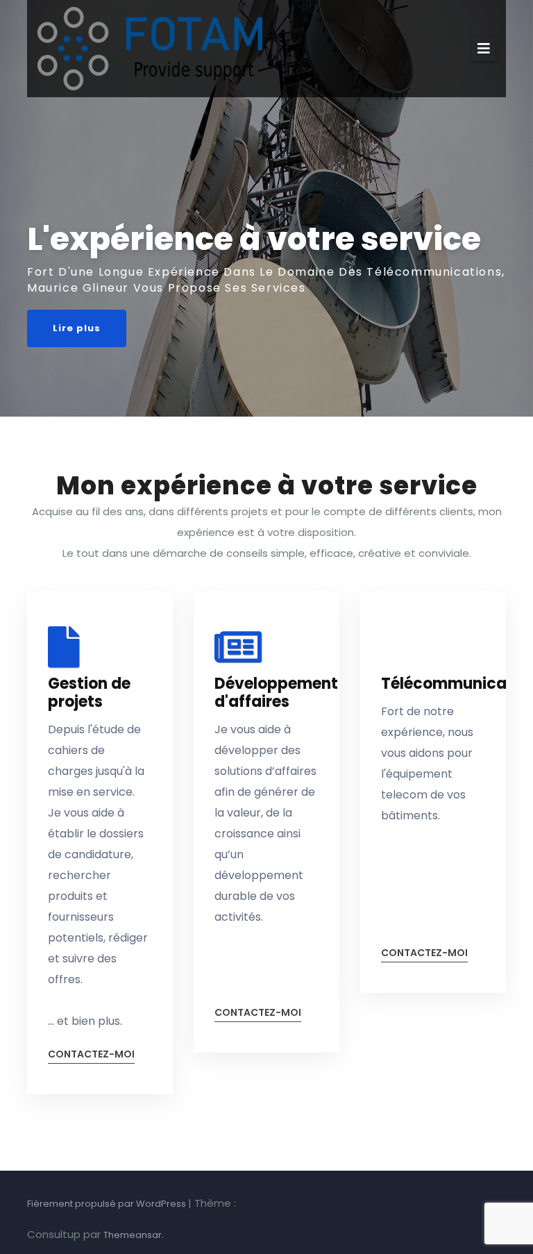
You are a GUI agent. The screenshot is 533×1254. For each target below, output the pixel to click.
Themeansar (132, 1235)
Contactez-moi (91, 1055)
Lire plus (77, 328)
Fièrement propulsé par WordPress (107, 1203)
